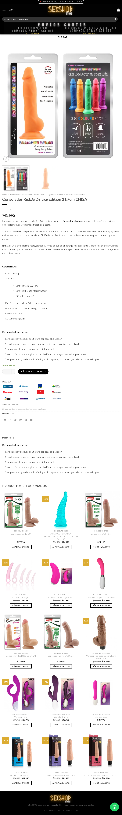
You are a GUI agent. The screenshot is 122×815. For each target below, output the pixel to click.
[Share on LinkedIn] (31, 420)
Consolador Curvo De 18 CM (61, 656)
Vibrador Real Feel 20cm (21, 775)
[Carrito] (118, 10)
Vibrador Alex (101, 717)
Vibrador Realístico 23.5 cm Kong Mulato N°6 (101, 657)
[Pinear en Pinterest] (26, 420)
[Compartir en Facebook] (10, 420)
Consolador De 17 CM (101, 534)
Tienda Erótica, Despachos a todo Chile (27, 194)
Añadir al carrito (33, 371)
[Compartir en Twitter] (15, 420)
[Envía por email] (20, 420)
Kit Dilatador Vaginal (21, 597)
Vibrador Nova (20, 717)
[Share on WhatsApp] (5, 420)
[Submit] (115, 19)
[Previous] (8, 103)
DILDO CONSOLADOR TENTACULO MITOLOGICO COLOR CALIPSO (61, 536)
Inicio (4, 194)
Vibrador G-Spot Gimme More (101, 597)
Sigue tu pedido (72, 810)
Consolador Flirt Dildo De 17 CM (21, 656)
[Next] (113, 103)
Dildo (12, 413)
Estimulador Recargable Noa (60, 597)
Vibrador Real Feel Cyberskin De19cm (101, 775)
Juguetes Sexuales (55, 194)
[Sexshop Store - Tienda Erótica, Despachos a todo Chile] (61, 9)
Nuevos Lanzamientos (75, 194)
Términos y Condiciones (54, 810)
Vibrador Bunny (61, 717)
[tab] (8, 438)
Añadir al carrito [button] (20, 547)
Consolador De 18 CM (21, 534)
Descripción (8, 438)
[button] (114, 807)
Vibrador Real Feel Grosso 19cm (60, 775)
